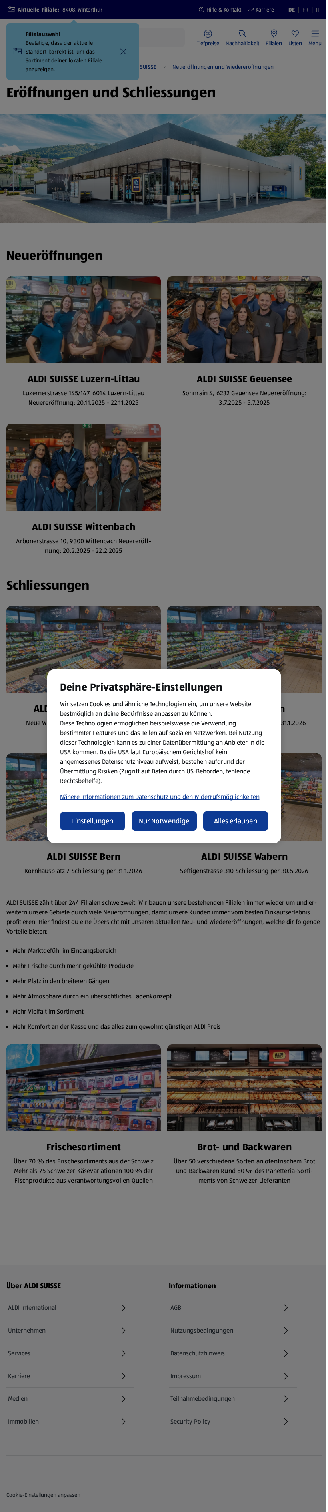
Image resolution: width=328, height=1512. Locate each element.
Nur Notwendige (164, 821)
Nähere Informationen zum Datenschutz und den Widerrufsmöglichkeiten (160, 796)
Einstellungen (92, 821)
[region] (164, 756)
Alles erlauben (235, 821)
